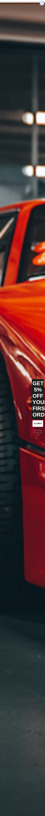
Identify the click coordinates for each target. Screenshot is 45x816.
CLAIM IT (38, 423)
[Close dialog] (42, 3)
